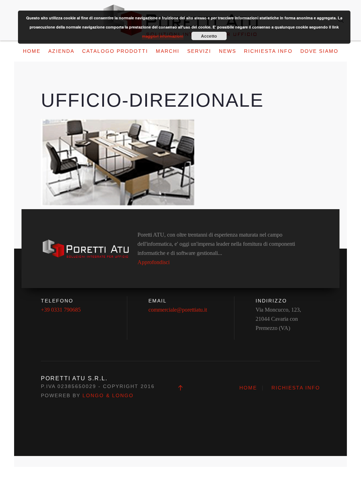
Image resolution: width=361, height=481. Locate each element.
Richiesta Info (268, 51)
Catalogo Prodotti (115, 51)
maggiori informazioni (162, 36)
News (227, 51)
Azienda (61, 51)
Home (32, 51)
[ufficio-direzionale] (117, 162)
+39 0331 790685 (61, 310)
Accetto (209, 36)
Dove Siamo (319, 51)
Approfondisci (153, 262)
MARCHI (167, 51)
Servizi (199, 51)
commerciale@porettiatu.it (177, 310)
